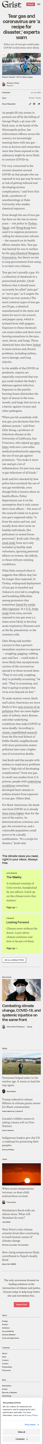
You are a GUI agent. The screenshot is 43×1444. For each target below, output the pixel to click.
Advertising (6, 1396)
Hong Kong (23, 227)
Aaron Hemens (8, 1130)
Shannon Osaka (13, 83)
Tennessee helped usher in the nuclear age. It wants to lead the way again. (21, 1081)
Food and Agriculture (10, 1338)
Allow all (21, 1432)
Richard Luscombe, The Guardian (15, 1245)
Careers (5, 1363)
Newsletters (6, 1386)
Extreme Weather (9, 1335)
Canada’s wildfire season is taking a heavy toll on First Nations (18, 1122)
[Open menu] (39, 4)
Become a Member (9, 1392)
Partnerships (7, 1367)
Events (4, 1389)
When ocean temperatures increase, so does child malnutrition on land (18, 1192)
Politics (5, 1324)
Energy (5, 1321)
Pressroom (6, 1370)
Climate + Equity (35, 98)
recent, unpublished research (19, 732)
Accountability (8, 1331)
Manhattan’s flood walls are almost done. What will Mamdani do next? (18, 1214)
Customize (20, 1439)
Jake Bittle (6, 1222)
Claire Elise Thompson (16, 1027)
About (4, 1353)
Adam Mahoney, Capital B (12, 1111)
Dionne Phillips (8, 1149)
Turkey (32, 223)
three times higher (13, 813)
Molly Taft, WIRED (9, 1264)
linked (37, 344)
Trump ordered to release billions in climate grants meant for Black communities (21, 1103)
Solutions (6, 1328)
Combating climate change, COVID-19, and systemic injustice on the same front (21, 1012)
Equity (29, 1027)
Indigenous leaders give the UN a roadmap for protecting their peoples (21, 1141)
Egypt (5, 227)
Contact (5, 1360)
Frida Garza (11, 1202)
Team (4, 1357)
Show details (30, 1425)
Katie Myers (11, 1091)
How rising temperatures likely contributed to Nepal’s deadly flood (21, 1256)
